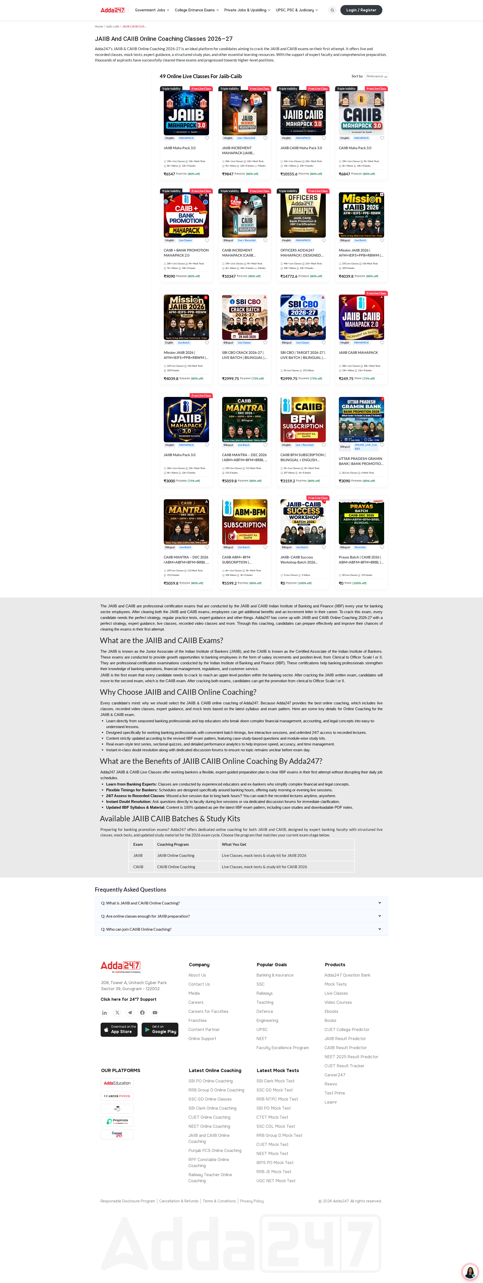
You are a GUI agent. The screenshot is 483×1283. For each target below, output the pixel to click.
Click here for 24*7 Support (128, 999)
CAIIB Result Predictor (346, 1047)
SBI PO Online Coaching (210, 1081)
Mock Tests (336, 984)
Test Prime (335, 1093)
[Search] (332, 10)
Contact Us (199, 984)
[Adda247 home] (113, 10)
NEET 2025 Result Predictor (351, 1056)
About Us (197, 975)
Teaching (264, 1002)
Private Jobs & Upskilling (245, 10)
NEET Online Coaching (209, 1126)
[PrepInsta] (117, 1121)
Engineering (267, 1020)
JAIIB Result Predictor (345, 1038)
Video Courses (338, 1002)
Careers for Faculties (208, 1011)
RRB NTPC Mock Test (277, 1099)
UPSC (262, 1029)
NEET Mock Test (272, 1153)
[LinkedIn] (105, 1013)
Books (330, 1020)
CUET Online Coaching (209, 1117)
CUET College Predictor (347, 1029)
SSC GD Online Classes (210, 1099)
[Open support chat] (470, 1272)
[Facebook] (142, 1013)
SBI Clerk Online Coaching (212, 1108)
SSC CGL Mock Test (275, 1126)
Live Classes (336, 993)
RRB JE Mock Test (273, 1171)
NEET (261, 1038)
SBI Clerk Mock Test (275, 1081)
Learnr (331, 1102)
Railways (264, 993)
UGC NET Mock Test (276, 1180)
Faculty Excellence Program (282, 1047)
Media (194, 993)
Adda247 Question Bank (347, 975)
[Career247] (117, 1134)
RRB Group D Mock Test (279, 1135)
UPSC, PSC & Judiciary (295, 10)
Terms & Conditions (219, 1201)
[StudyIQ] (117, 1109)
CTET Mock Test (272, 1117)
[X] (117, 1013)
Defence (264, 1011)
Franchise (197, 1020)
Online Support (202, 1038)
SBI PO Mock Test (273, 1108)
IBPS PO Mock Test (275, 1162)
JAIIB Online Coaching (175, 855)
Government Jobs (150, 10)
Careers (196, 1002)
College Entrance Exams (195, 10)
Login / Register (361, 10)
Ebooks (331, 1011)
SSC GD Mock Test (274, 1090)
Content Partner (204, 1029)
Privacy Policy (252, 1201)
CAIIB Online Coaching (176, 866)
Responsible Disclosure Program (128, 1201)
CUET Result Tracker (345, 1066)
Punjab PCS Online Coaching (215, 1150)
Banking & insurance (275, 975)
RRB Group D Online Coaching (216, 1090)
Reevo (331, 1084)
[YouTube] (155, 1013)
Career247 (335, 1075)
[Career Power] (117, 1096)
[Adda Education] (117, 1083)
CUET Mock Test (272, 1144)
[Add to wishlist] (207, 138)
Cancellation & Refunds (178, 1201)
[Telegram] (130, 1013)
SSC (260, 984)
